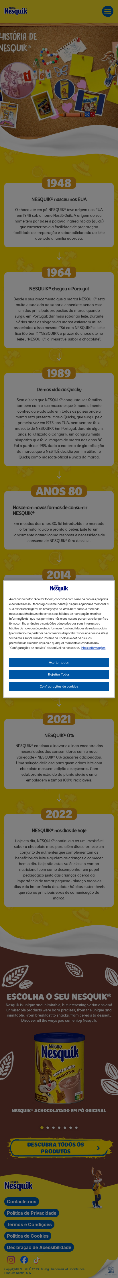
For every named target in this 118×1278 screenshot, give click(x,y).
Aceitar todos (59, 662)
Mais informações (93, 648)
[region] (59, 639)
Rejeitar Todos (59, 674)
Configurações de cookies (59, 686)
